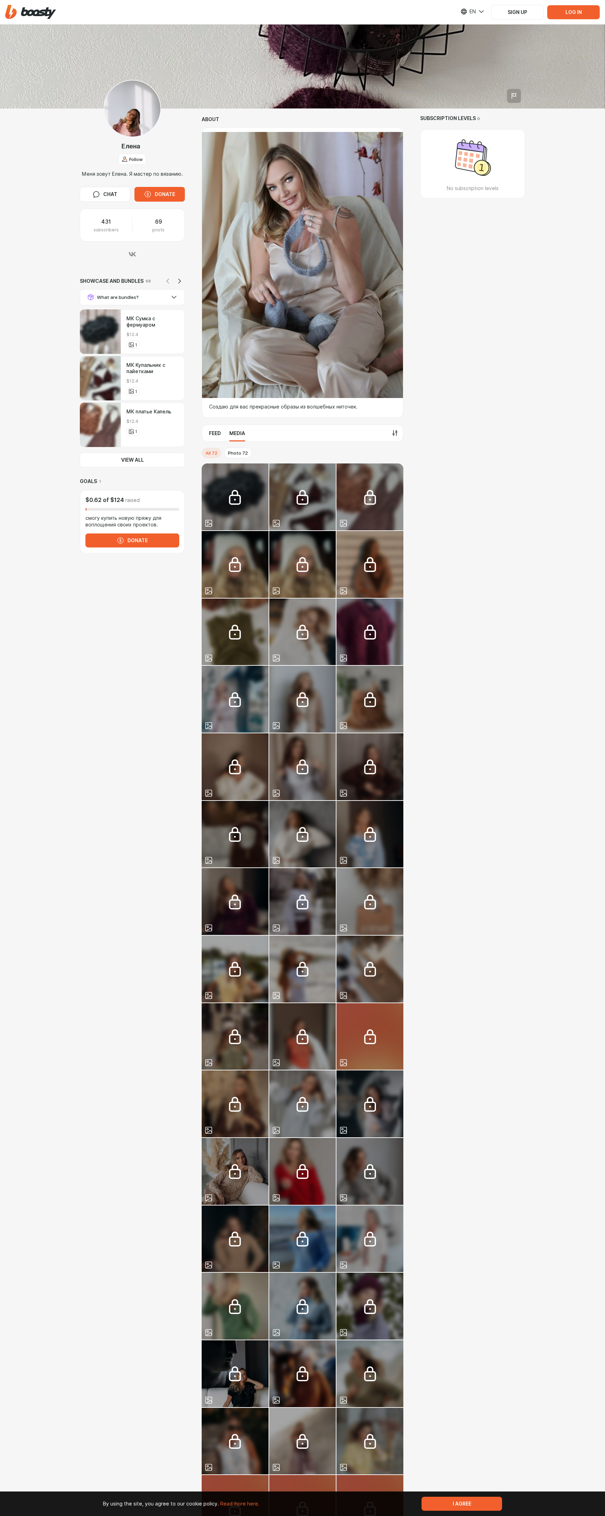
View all (132, 460)
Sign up (517, 12)
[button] (30, 12)
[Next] (179, 281)
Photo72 (238, 453)
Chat (110, 194)
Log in (573, 12)
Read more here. (239, 1504)
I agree (462, 1504)
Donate (165, 194)
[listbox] (468, 11)
